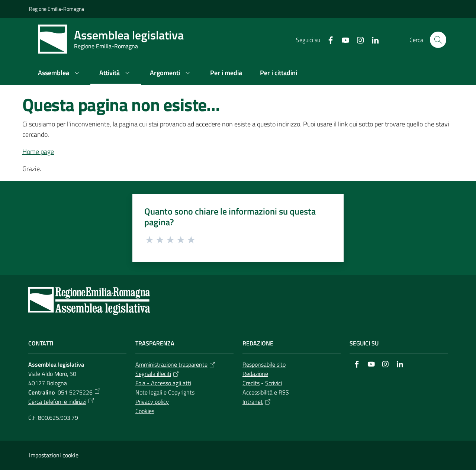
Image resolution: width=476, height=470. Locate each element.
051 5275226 (75, 392)
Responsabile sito (264, 364)
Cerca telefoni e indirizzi (57, 401)
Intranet (252, 401)
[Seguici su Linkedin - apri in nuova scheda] (372, 39)
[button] (438, 40)
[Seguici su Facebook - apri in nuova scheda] (327, 39)
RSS (284, 392)
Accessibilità (257, 392)
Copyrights (181, 392)
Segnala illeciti (153, 373)
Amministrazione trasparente (171, 364)
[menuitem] (59, 73)
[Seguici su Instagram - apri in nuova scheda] (357, 39)
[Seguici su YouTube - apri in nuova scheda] (342, 39)
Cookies (144, 410)
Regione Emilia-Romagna (56, 9)
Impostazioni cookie (53, 455)
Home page (38, 152)
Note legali (148, 392)
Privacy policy (152, 401)
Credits (251, 383)
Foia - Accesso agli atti (163, 383)
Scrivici (273, 383)
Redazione (255, 373)
